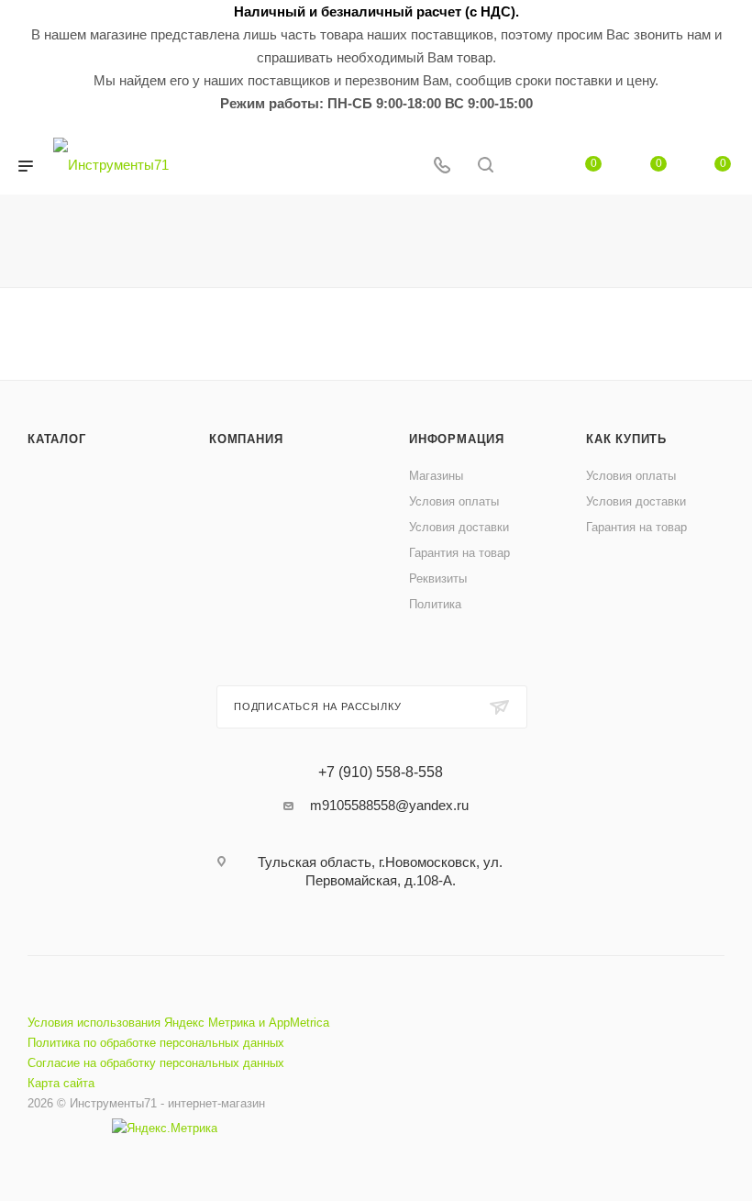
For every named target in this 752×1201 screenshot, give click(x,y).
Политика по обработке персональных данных (156, 1043)
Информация (456, 439)
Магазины (436, 476)
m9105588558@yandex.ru (389, 805)
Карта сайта (61, 1083)
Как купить (626, 439)
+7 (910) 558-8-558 (380, 772)
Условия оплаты (454, 501)
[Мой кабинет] (529, 166)
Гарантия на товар (459, 553)
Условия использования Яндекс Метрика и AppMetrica (178, 1022)
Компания (245, 439)
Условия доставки (459, 527)
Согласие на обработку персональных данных (156, 1063)
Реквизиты (438, 578)
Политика (435, 604)
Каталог (57, 439)
